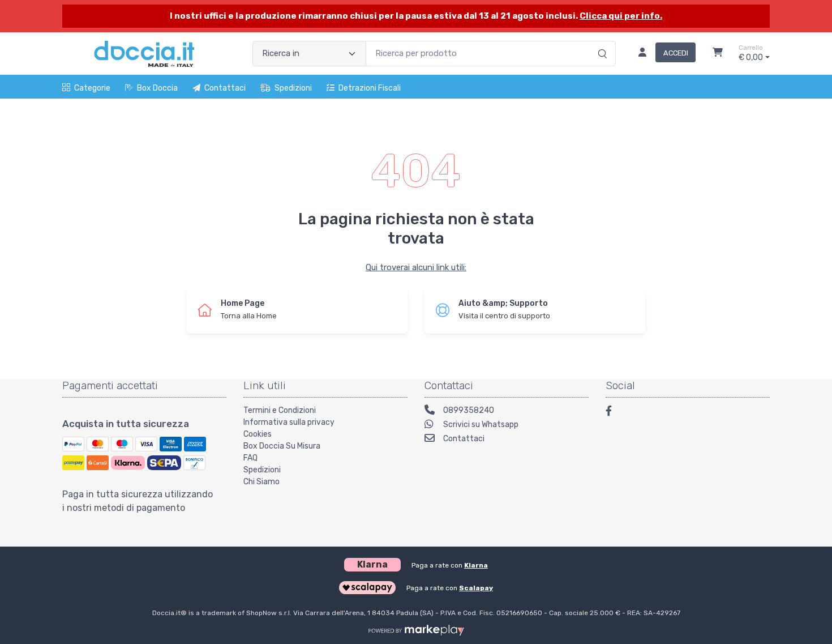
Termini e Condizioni (279, 410)
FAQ (250, 458)
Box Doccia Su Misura (281, 446)
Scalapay (476, 588)
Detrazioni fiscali (369, 88)
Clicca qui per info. (621, 16)
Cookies (257, 434)
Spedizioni (293, 88)
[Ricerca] (600, 41)
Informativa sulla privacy (288, 422)
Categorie (92, 88)
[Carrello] (718, 54)
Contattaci (225, 88)
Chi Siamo (261, 482)
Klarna (476, 565)
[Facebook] (614, 413)
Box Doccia (157, 88)
